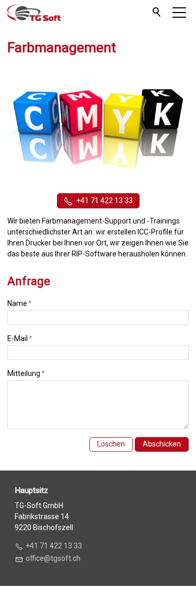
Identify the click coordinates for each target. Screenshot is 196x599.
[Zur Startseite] (34, 12)
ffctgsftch (55, 558)
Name (19, 303)
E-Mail (19, 338)
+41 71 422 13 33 (104, 200)
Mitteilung (26, 373)
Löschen (111, 444)
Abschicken (162, 444)
